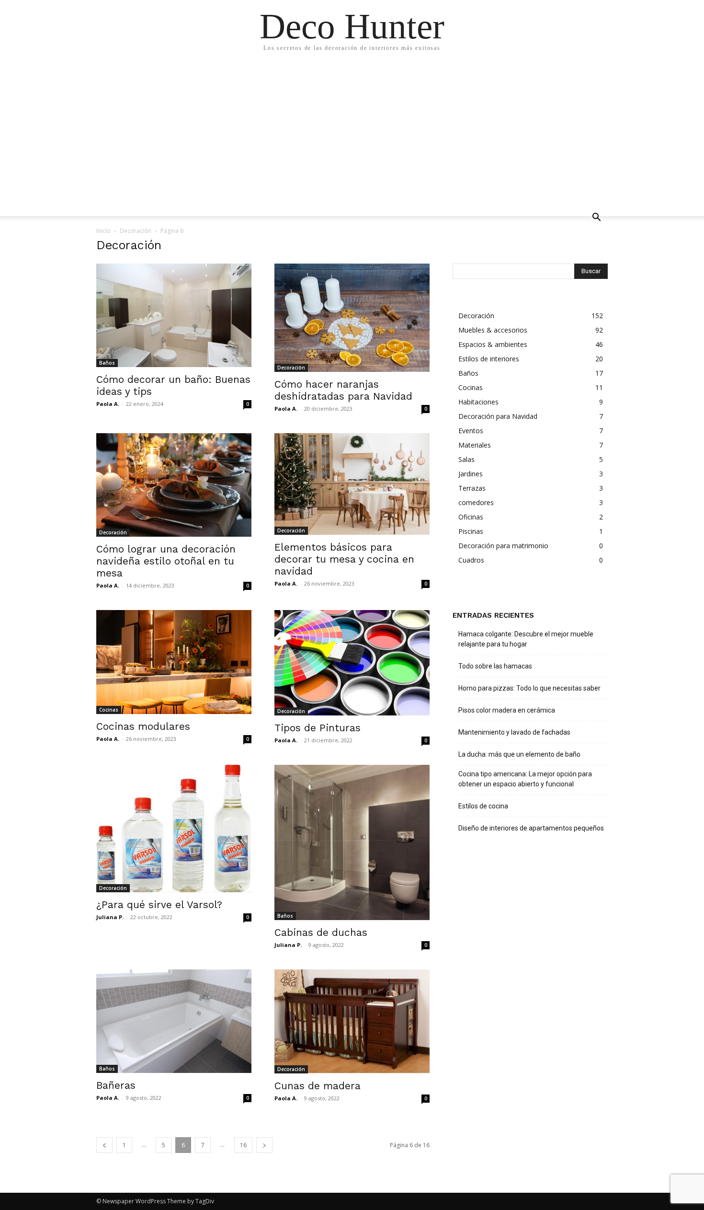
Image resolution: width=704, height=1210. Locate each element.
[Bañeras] (173, 1021)
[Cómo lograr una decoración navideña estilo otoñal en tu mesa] (173, 485)
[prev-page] (104, 1145)
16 (243, 1145)
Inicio (103, 231)
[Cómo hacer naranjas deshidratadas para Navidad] (352, 318)
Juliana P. (110, 917)
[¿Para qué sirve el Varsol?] (173, 828)
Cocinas (108, 709)
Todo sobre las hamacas (495, 666)
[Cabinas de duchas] (352, 842)
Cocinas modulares (143, 726)
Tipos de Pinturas (317, 728)
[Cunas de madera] (352, 1021)
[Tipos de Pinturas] (352, 662)
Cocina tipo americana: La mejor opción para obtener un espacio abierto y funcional (525, 779)
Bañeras (116, 1085)
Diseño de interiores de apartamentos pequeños (531, 828)
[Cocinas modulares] (173, 662)
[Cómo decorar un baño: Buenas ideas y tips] (173, 315)
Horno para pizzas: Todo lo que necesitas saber (529, 688)
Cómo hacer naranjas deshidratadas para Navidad (343, 390)
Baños (107, 362)
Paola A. (107, 403)
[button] (596, 218)
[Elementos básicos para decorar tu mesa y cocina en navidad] (352, 484)
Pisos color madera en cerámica (506, 710)
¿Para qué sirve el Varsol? (159, 904)
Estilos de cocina (483, 806)
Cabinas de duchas (320, 932)
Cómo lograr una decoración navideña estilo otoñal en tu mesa (166, 561)
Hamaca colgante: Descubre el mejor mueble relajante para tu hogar (525, 639)
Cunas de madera (317, 1086)
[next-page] (264, 1145)
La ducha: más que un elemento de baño (519, 754)
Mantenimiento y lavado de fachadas (514, 732)
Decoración (135, 231)
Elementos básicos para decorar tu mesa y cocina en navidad (344, 559)
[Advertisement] (352, 134)
